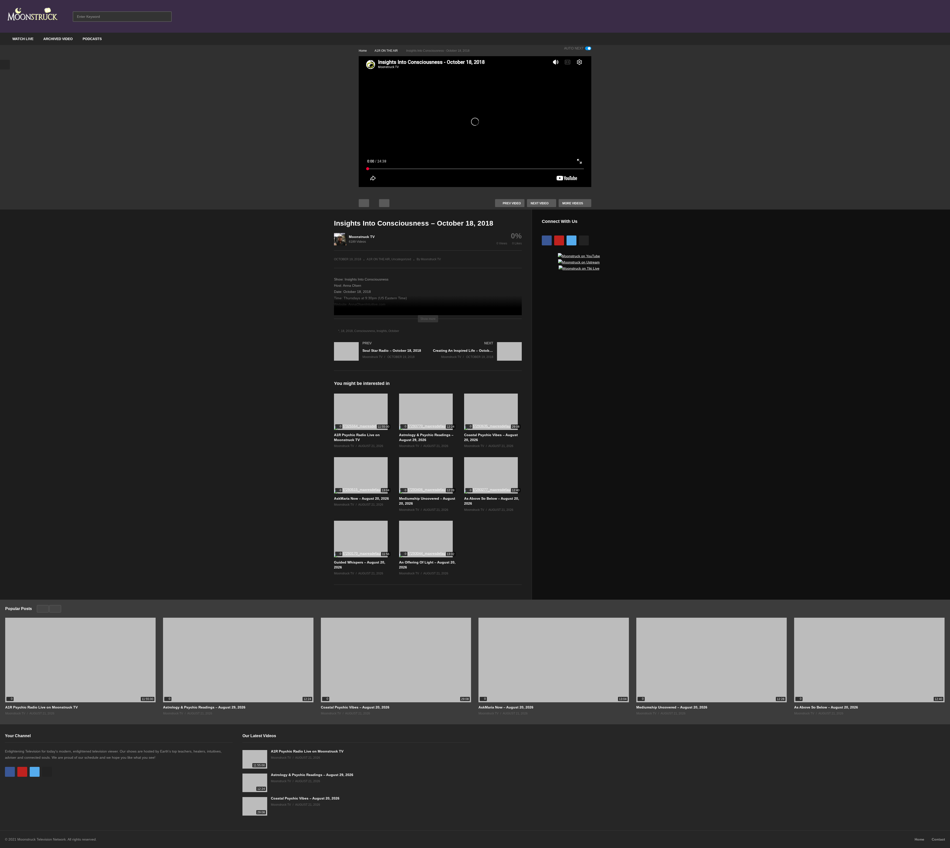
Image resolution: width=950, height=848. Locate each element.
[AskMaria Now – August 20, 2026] (363, 475)
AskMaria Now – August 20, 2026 (361, 498)
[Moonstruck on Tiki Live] (579, 268)
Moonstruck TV (362, 237)
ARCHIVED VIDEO (58, 39)
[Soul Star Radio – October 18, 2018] (378, 356)
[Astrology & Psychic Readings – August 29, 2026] (428, 412)
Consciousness (364, 331)
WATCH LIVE (22, 39)
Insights (382, 331)
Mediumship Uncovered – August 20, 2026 (671, 707)
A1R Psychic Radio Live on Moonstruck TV (41, 707)
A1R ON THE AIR (378, 259)
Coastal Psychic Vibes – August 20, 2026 (355, 707)
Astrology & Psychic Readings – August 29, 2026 (204, 707)
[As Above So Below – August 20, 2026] (493, 475)
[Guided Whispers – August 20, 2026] (363, 539)
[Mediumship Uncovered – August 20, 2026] (428, 475)
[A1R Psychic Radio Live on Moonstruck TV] (363, 412)
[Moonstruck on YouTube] (579, 256)
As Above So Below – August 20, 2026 (826, 707)
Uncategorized (401, 259)
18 (342, 331)
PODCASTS (92, 39)
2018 (349, 331)
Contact (938, 839)
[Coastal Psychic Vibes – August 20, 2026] (493, 412)
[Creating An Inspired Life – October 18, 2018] (477, 356)
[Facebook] (547, 240)
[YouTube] (559, 240)
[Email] (584, 240)
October (393, 331)
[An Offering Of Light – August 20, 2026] (428, 539)
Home (919, 839)
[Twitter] (571, 240)
